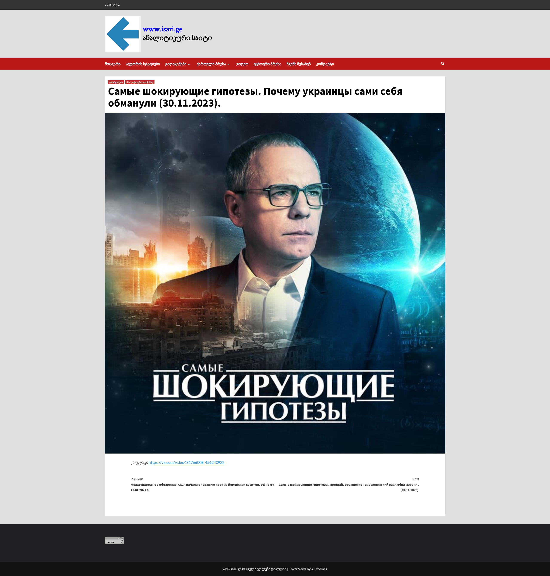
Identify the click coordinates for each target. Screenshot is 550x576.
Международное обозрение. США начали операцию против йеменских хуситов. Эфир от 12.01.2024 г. (202, 484)
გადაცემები (175, 63)
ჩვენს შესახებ (299, 63)
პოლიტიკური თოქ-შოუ (140, 82)
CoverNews (297, 569)
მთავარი (113, 63)
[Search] (442, 63)
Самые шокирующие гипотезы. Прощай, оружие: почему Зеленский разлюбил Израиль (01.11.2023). (349, 484)
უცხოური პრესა (267, 63)
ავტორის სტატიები (143, 63)
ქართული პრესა (211, 63)
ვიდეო (242, 63)
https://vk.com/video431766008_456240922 (186, 462)
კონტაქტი (325, 63)
